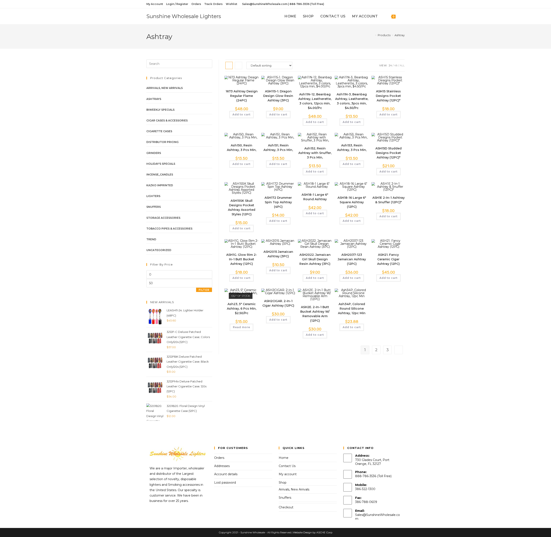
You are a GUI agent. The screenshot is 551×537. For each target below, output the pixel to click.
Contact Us (287, 466)
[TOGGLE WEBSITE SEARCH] (403, 16)
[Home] (372, 35)
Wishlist (231, 4)
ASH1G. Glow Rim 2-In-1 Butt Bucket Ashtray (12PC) (241, 259)
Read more (241, 327)
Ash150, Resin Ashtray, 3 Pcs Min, (241, 147)
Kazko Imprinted (159, 185)
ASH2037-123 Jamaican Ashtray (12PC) (352, 259)
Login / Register (177, 4)
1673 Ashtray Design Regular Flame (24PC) (242, 95)
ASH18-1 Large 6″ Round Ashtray (315, 197)
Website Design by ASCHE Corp (312, 532)
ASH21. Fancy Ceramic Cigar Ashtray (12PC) (388, 259)
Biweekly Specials (160, 109)
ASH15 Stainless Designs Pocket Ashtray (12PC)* (388, 95)
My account (288, 474)
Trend (151, 239)
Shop (282, 482)
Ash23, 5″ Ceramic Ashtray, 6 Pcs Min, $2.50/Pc (241, 308)
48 (396, 65)
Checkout (286, 507)
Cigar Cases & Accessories (167, 120)
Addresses (222, 466)
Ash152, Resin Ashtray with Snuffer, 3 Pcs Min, (315, 152)
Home (283, 458)
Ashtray (400, 35)
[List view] (238, 65)
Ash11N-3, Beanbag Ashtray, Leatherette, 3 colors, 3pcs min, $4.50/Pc (351, 101)
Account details (225, 474)
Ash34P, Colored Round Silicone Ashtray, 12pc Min (351, 308)
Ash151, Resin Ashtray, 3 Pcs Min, (278, 147)
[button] (242, 81)
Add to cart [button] (241, 114)
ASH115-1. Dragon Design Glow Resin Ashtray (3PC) (278, 95)
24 (390, 65)
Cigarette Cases (159, 131)
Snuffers (153, 206)
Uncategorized (158, 250)
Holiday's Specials (160, 163)
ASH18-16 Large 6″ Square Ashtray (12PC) (351, 202)
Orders (196, 4)
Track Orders (213, 4)
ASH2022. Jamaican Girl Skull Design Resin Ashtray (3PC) (315, 259)
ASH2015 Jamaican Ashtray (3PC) (278, 254)
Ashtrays (153, 99)
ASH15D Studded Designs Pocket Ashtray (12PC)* (388, 152)
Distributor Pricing (162, 142)
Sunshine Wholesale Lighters (183, 16)
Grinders (153, 153)
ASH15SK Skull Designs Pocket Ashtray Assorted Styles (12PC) (241, 207)
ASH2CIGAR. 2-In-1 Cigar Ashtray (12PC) (278, 303)
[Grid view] (229, 65)
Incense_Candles (159, 174)
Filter (204, 290)
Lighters (153, 196)
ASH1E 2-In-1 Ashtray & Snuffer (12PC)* (388, 200)
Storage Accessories (163, 217)
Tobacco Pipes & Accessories (169, 228)
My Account (154, 4)
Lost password (225, 482)
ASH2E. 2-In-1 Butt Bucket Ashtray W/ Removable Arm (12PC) (315, 314)
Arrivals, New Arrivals (164, 88)
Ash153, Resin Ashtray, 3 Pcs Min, (352, 147)
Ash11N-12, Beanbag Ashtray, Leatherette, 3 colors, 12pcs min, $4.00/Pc (314, 101)
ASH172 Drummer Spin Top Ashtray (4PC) (278, 202)
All (402, 65)
